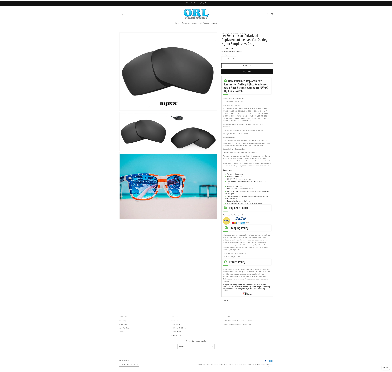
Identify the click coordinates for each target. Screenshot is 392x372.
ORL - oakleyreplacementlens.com (212, 364)
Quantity (224, 55)
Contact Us (123, 324)
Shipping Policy (177, 335)
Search (121, 331)
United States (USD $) (128, 364)
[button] (121, 14)
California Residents (179, 328)
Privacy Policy (176, 324)
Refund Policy (176, 331)
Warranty (175, 321)
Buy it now (247, 71)
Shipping (224, 51)
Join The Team (124, 328)
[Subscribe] (212, 346)
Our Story (122, 321)
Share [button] (226, 300)
